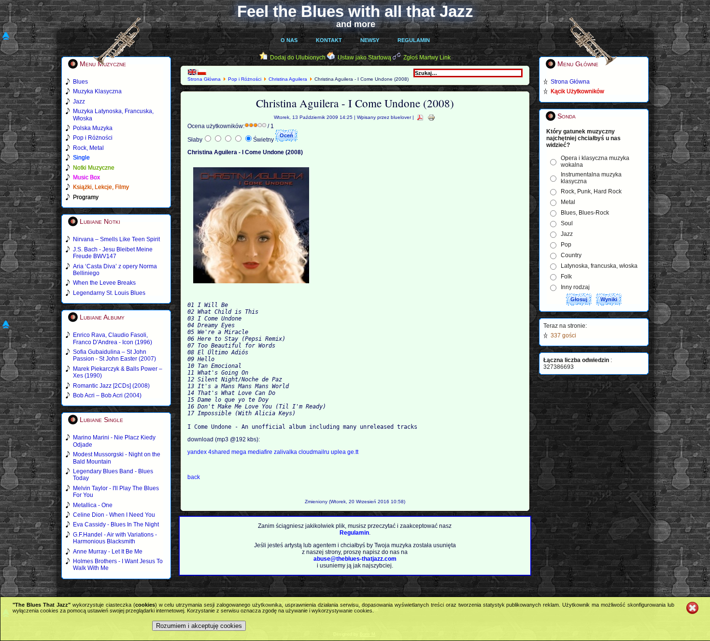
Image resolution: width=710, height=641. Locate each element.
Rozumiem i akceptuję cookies (199, 625)
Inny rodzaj (575, 287)
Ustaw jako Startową (364, 57)
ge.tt (352, 452)
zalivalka (286, 452)
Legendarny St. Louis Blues (109, 293)
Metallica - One (93, 505)
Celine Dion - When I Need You (114, 514)
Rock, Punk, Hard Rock (591, 191)
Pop (566, 244)
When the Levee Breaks (104, 282)
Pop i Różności (244, 79)
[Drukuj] (431, 117)
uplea (339, 452)
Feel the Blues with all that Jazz (355, 11)
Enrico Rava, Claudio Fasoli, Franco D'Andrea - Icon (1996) (112, 338)
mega (239, 452)
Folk (566, 276)
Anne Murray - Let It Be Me (107, 551)
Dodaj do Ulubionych (298, 57)
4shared (219, 452)
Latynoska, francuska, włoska (599, 265)
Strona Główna (204, 79)
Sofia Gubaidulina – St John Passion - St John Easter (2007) (114, 355)
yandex (197, 452)
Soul (567, 223)
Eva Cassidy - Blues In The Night (116, 524)
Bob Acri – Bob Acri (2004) (107, 395)
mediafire (260, 452)
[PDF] (420, 117)
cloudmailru (314, 452)
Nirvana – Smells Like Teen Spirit (116, 239)
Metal (568, 202)
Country (571, 255)
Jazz (567, 234)
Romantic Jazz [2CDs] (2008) (111, 385)
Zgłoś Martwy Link (427, 57)
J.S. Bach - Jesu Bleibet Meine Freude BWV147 (113, 253)
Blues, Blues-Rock (585, 212)
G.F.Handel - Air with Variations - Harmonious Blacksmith (115, 538)
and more (355, 24)
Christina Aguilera (288, 79)
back (193, 477)
